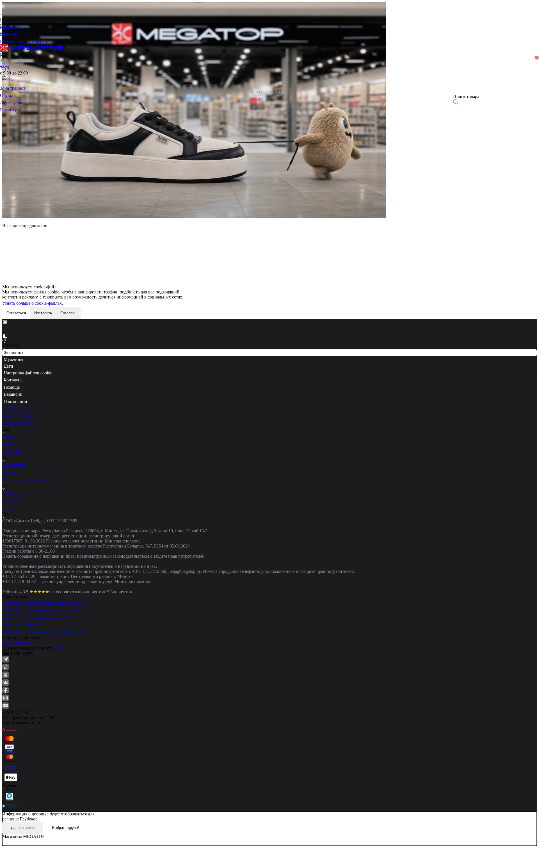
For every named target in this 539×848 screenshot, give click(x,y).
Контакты (13, 379)
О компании (15, 401)
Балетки (10, 444)
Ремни (8, 507)
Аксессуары (13, 465)
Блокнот (10, 472)
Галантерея (13, 493)
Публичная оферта (20, 624)
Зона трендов (15, 408)
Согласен (68, 313)
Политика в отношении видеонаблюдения (42, 632)
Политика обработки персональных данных (44, 603)
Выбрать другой (65, 828)
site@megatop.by (17, 643)
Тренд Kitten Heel (18, 415)
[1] (4, 69)
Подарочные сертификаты (25, 41)
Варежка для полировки (25, 479)
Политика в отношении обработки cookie (42, 610)
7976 (57, 648)
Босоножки (13, 451)
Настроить (43, 313)
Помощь (12, 387)
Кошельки (12, 500)
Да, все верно (23, 828)
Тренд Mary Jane (17, 423)
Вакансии (13, 394)
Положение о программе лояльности (37, 617)
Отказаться (16, 313)
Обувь (8, 437)
